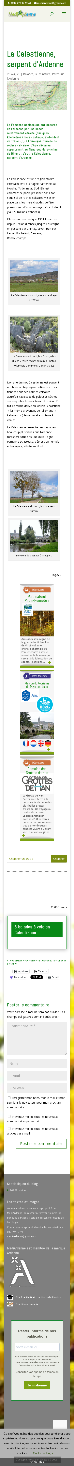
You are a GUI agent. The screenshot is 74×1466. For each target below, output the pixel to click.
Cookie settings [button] (43, 1453)
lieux (38, 74)
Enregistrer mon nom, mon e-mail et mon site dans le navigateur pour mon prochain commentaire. (36, 1102)
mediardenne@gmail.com (21, 1236)
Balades (28, 74)
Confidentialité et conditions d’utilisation (38, 1297)
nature (46, 74)
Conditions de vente (27, 1304)
